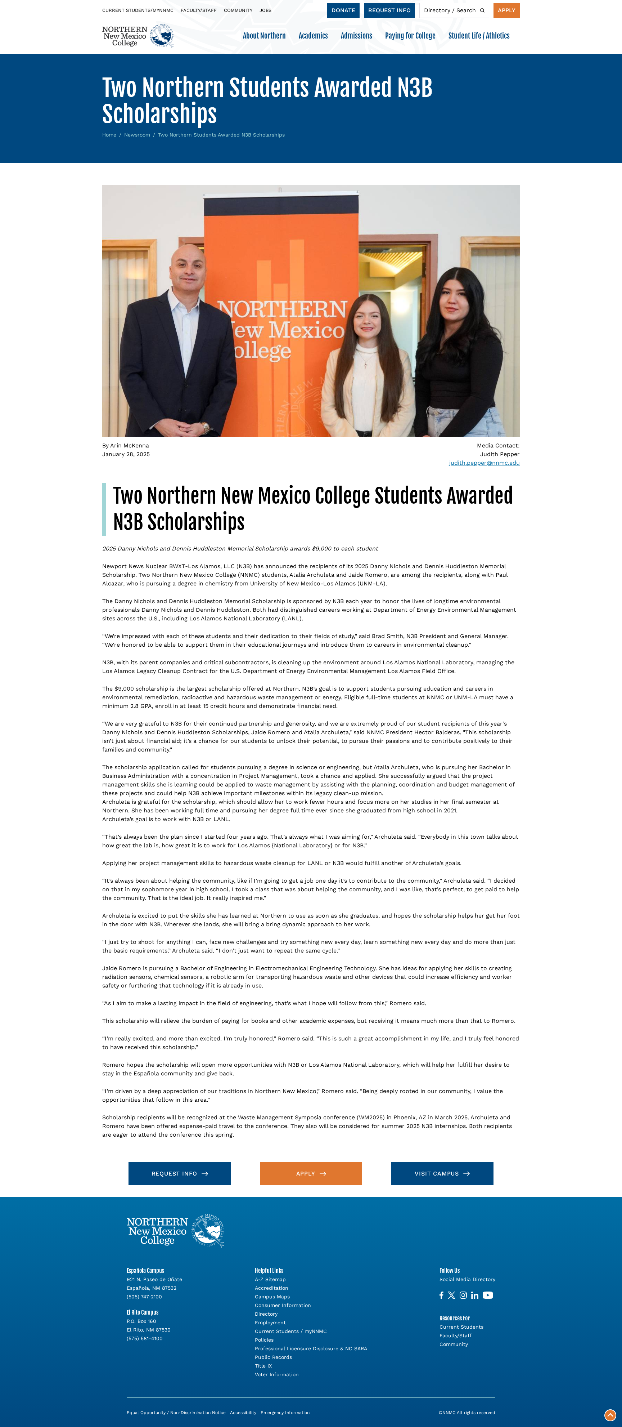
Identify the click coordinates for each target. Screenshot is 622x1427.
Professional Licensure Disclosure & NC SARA (311, 1348)
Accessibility (243, 1412)
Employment (270, 1322)
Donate (343, 10)
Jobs (265, 10)
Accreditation (271, 1288)
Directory (266, 1314)
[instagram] (463, 1295)
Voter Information (277, 1374)
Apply (506, 10)
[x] (451, 1295)
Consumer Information (283, 1305)
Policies (264, 1340)
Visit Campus (437, 1173)
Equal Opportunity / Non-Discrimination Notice (176, 1412)
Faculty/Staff (199, 10)
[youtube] (488, 1295)
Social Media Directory (467, 1279)
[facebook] (441, 1295)
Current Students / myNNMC (291, 1331)
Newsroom (137, 135)
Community (238, 10)
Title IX (263, 1366)
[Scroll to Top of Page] (610, 1415)
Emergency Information (285, 1412)
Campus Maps (272, 1296)
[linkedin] (474, 1295)
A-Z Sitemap (270, 1279)
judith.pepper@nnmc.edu (484, 462)
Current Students (461, 1327)
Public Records (273, 1357)
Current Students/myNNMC (137, 10)
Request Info (389, 10)
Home (109, 135)
